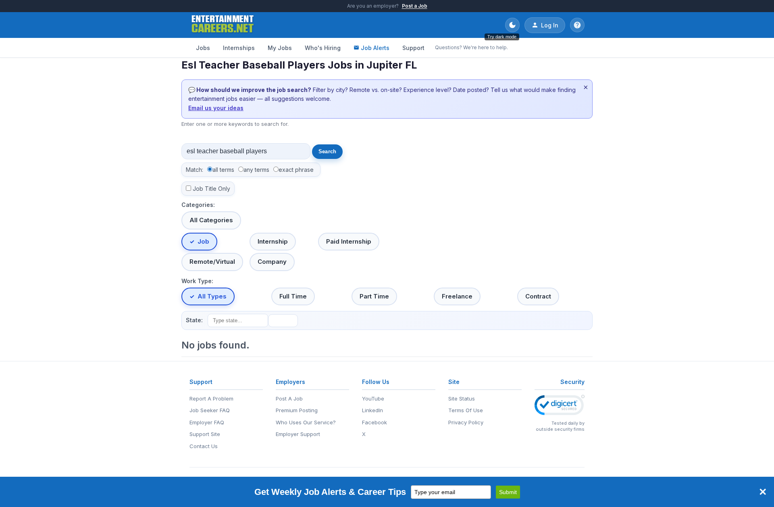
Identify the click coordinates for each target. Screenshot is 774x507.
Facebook (374, 422)
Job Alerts (375, 47)
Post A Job (289, 398)
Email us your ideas (215, 107)
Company (272, 261)
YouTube (373, 398)
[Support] (577, 25)
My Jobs (280, 47)
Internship (273, 241)
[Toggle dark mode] (512, 25)
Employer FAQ (206, 422)
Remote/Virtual (212, 261)
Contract (538, 296)
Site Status (461, 398)
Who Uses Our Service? (306, 422)
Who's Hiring (323, 47)
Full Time (293, 296)
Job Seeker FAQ (209, 410)
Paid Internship (348, 241)
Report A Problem (211, 398)
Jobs (203, 47)
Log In (549, 25)
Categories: (198, 204)
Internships (239, 47)
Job (203, 241)
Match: (194, 169)
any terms (256, 169)
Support (413, 47)
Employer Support (298, 434)
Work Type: (197, 280)
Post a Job (414, 6)
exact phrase (296, 169)
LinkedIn (372, 410)
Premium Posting (297, 410)
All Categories (211, 220)
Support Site (204, 434)
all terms (223, 169)
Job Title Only (211, 188)
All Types (212, 296)
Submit (508, 492)
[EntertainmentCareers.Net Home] (222, 25)
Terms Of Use (465, 410)
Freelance (457, 296)
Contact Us (203, 446)
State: (194, 320)
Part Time (374, 296)
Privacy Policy (465, 422)
